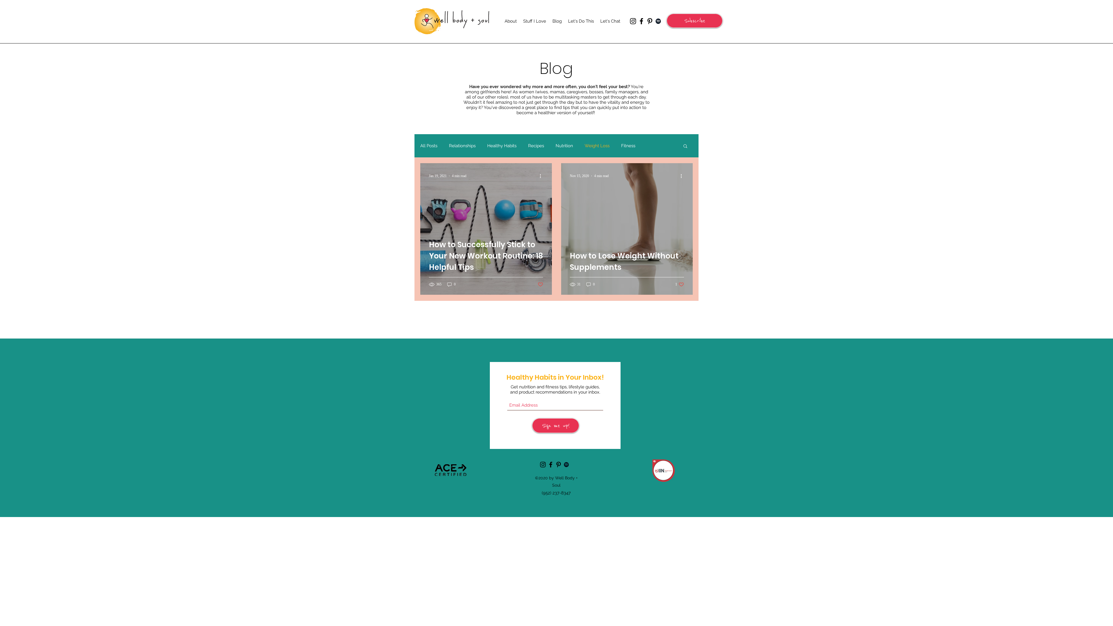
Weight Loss (597, 145)
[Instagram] (633, 21)
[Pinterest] (650, 21)
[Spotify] (658, 21)
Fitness (628, 145)
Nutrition (564, 145)
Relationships (462, 145)
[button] (695, 21)
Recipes (536, 145)
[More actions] (542, 175)
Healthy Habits (502, 145)
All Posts (428, 145)
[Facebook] (641, 21)
